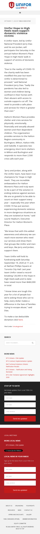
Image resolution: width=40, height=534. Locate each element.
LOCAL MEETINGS (10, 435)
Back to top (20, 529)
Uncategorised (18, 326)
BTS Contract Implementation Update (19, 361)
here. (20, 319)
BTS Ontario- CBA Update (15, 358)
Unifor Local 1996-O (20, 5)
